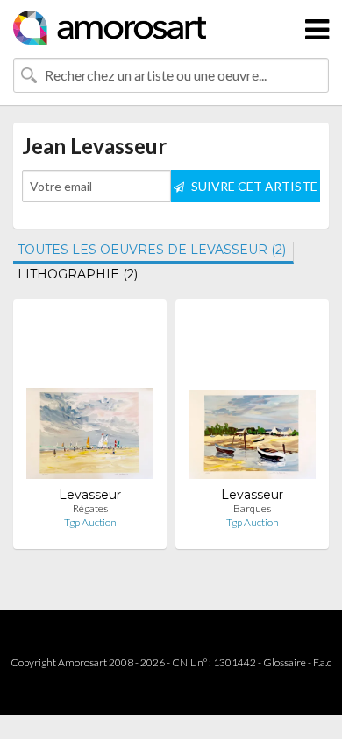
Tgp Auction (90, 522)
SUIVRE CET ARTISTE (253, 186)
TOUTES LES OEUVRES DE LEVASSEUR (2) (152, 249)
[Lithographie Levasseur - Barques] (252, 400)
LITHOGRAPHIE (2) (78, 274)
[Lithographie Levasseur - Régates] (89, 400)
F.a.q (322, 662)
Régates (90, 508)
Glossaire (284, 662)
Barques (252, 508)
